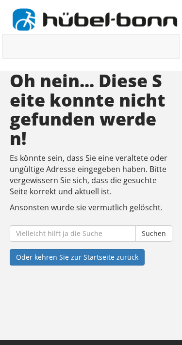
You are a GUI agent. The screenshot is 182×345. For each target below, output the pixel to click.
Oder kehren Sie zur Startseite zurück (77, 257)
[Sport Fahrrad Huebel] (95, 19)
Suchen (154, 233)
